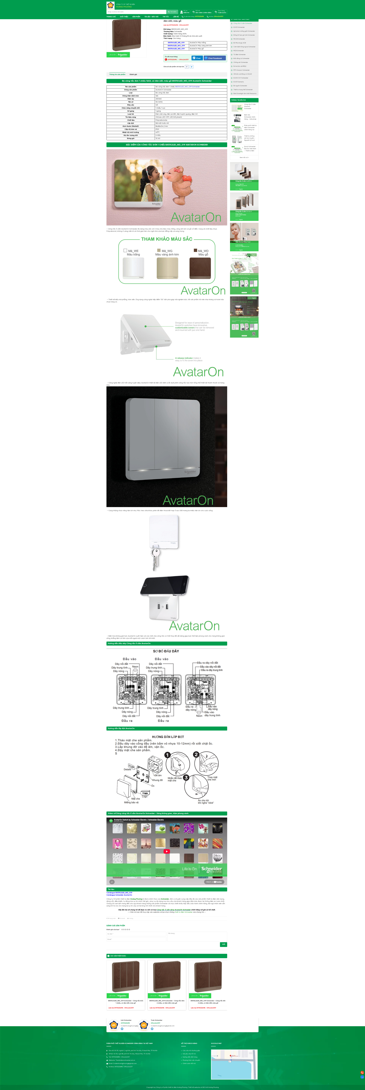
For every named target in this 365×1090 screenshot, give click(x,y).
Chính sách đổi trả (189, 1063)
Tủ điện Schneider (239, 54)
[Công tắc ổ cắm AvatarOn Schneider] (244, 176)
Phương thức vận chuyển (191, 1060)
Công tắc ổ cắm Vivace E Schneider (250, 106)
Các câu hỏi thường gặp (191, 1050)
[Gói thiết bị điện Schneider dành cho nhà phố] (244, 317)
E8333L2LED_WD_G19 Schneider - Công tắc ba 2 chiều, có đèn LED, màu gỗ (125, 1002)
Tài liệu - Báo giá (151, 17)
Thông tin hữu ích (238, 100)
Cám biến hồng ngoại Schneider (244, 47)
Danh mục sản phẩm (241, 19)
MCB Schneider (238, 51)
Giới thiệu (124, 17)
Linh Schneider (126, 1020)
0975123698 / (173, 59)
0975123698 (125, 1023)
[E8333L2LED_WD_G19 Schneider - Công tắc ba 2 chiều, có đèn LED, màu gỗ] (126, 979)
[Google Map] (234, 1051)
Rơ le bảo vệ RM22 (239, 66)
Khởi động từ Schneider (241, 58)
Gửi (223, 944)
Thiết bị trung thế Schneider (243, 89)
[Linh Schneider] (113, 1025)
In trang (130, 918)
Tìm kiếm (173, 12)
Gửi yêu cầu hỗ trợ (189, 1054)
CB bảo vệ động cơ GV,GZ (242, 74)
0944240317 (184, 59)
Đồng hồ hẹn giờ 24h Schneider (244, 35)
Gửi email (122, 918)
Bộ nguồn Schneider (240, 86)
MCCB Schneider (239, 39)
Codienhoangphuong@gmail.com (129, 1026)
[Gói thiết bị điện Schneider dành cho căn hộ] (244, 273)
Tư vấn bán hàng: (194, 16)
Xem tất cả (244, 157)
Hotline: (216, 16)
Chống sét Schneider (240, 62)
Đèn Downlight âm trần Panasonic (245, 93)
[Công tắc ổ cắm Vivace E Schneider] (237, 107)
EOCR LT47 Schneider (240, 78)
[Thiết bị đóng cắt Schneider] (244, 237)
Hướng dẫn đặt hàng (190, 1057)
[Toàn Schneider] (143, 1025)
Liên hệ (176, 17)
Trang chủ (111, 17)
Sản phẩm (136, 17)
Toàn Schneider (156, 1020)
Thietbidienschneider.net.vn (125, 1060)
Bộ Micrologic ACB (239, 43)
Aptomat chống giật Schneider (244, 31)
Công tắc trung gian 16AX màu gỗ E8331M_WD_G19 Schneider (208, 1002)
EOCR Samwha (238, 82)
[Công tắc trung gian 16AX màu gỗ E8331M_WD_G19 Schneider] (208, 979)
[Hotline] (362, 1072)
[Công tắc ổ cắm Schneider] (244, 206)
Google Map (216, 1043)
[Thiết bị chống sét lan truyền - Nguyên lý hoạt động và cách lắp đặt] (237, 139)
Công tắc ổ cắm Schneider (242, 23)
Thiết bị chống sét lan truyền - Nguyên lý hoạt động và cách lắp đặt (250, 140)
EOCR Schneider (239, 27)
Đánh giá (133, 74)
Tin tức (166, 17)
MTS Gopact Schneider (241, 70)
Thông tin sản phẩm (117, 74)
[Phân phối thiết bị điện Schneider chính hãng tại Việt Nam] (237, 129)
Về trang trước (111, 918)
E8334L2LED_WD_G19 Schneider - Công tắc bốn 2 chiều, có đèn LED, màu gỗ (167, 1002)
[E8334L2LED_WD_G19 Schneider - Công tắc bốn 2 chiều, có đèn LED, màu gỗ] (167, 979)
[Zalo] (122, 1029)
